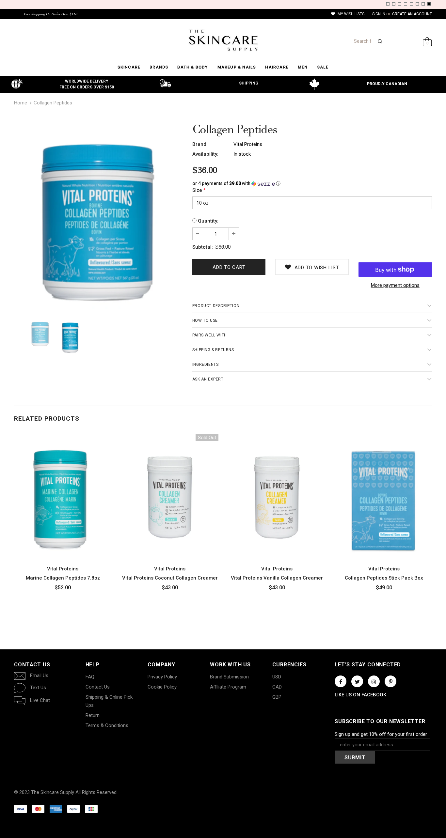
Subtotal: (202, 247)
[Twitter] (357, 681)
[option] (98, 217)
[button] (312, 183)
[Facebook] (340, 681)
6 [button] (417, 4)
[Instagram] (374, 681)
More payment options (395, 285)
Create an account (412, 14)
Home (20, 103)
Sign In (379, 14)
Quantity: (208, 221)
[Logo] (223, 40)
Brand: (200, 144)
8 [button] (429, 4)
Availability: (205, 154)
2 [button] (393, 4)
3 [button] (399, 4)
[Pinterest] (390, 681)
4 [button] (405, 4)
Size (198, 190)
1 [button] (388, 4)
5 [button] (411, 4)
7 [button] (423, 4)
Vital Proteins (247, 144)
